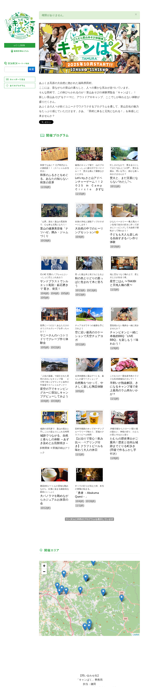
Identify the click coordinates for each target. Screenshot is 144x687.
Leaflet (136, 634)
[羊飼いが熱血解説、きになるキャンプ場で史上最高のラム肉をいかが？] (93, 562)
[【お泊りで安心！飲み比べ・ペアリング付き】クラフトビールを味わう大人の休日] (103, 592)
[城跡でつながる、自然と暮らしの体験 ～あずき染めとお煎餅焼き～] (64, 574)
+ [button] (44, 565)
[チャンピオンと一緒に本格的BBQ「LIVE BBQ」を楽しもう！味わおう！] (66, 591)
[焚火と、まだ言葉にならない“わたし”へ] (59, 591)
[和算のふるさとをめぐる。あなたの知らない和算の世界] (57, 586)
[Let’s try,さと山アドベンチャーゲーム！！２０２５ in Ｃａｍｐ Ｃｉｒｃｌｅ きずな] (89, 626)
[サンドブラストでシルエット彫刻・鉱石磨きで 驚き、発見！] (84, 627)
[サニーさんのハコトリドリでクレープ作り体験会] (80, 590)
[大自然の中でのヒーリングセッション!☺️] (85, 578)
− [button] (44, 571)
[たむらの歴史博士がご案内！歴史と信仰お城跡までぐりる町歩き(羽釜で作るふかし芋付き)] (61, 589)
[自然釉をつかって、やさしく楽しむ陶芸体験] (121, 598)
